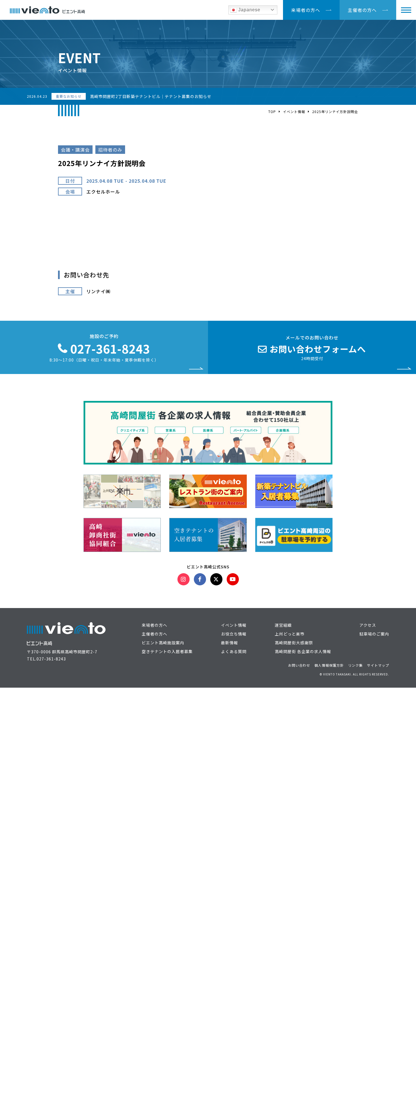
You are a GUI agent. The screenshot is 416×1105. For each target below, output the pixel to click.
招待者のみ (110, 149)
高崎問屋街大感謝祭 (294, 642)
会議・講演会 (75, 149)
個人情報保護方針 (329, 665)
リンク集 (355, 665)
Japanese (248, 9)
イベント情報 (294, 111)
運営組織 (283, 625)
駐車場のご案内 (374, 634)
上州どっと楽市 (290, 634)
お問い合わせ (299, 665)
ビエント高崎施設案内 (163, 642)
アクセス (367, 625)
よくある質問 (233, 651)
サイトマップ (378, 665)
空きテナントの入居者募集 (167, 651)
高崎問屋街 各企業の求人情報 (303, 651)
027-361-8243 (51, 659)
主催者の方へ (362, 10)
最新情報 (229, 642)
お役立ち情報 (233, 634)
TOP (272, 111)
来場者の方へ (305, 10)
